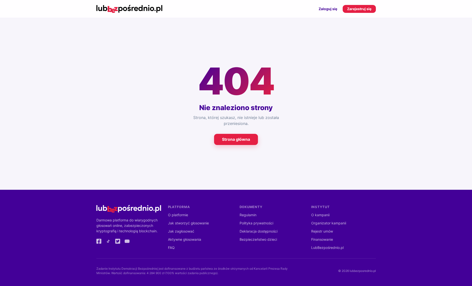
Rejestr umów (322, 231)
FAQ (171, 247)
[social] (98, 241)
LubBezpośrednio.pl (327, 247)
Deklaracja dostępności (259, 231)
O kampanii (320, 215)
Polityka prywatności (256, 223)
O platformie (178, 215)
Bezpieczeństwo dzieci (258, 239)
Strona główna (236, 139)
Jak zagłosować (181, 231)
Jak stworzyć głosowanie (188, 223)
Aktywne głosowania (184, 239)
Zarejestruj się (359, 9)
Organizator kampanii (328, 223)
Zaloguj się (328, 9)
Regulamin (248, 215)
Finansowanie (322, 239)
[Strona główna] (129, 9)
